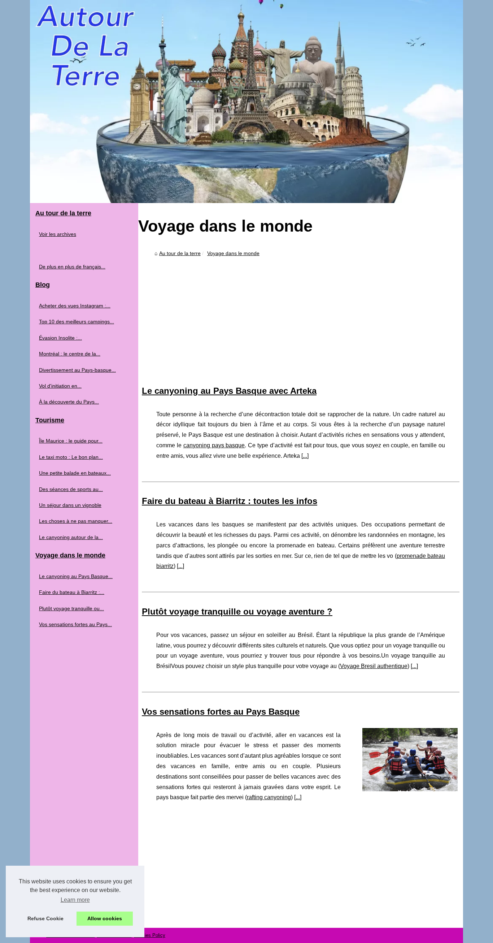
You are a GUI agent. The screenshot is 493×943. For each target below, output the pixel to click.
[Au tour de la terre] (246, 101)
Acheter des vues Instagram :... (74, 306)
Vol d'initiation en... (60, 386)
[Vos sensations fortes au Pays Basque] (410, 758)
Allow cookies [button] (104, 918)
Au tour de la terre (180, 253)
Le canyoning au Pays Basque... (76, 576)
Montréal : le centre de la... (69, 354)
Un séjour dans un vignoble (70, 505)
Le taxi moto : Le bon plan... (71, 457)
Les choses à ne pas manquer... (75, 521)
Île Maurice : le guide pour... (70, 441)
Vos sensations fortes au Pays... (75, 624)
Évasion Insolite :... (60, 338)
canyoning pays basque (214, 445)
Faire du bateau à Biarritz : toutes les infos (229, 501)
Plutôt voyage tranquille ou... (71, 608)
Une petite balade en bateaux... (75, 473)
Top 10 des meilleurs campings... (76, 321)
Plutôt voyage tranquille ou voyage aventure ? (237, 611)
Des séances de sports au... (71, 489)
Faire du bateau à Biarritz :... (71, 592)
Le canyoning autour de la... (71, 537)
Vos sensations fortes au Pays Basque (221, 711)
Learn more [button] (75, 900)
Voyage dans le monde (233, 253)
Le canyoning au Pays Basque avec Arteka (229, 391)
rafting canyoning (269, 797)
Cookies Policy (149, 935)
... (305, 456)
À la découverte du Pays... (69, 402)
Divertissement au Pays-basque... (77, 370)
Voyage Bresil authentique (373, 666)
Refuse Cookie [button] (45, 918)
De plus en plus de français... (72, 267)
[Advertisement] (300, 313)
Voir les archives (57, 234)
